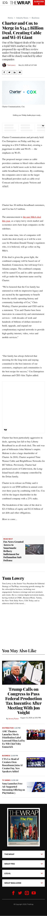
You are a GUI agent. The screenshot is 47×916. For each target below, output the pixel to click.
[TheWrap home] (20, 2)
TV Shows (6, 780)
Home (10, 18)
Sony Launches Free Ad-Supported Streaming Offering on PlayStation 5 (13, 788)
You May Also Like (19, 650)
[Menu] (5, 2)
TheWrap (9, 854)
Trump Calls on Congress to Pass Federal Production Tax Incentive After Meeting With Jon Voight (23, 701)
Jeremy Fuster (13, 719)
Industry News (22, 18)
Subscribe (39, 2)
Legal (7, 873)
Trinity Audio (26, 115)
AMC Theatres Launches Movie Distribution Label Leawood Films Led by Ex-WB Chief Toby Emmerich (13, 739)
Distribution (8, 728)
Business (35, 18)
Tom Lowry (11, 65)
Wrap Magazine (12, 883)
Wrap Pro (9, 864)
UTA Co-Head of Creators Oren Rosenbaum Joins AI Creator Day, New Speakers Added (12, 765)
